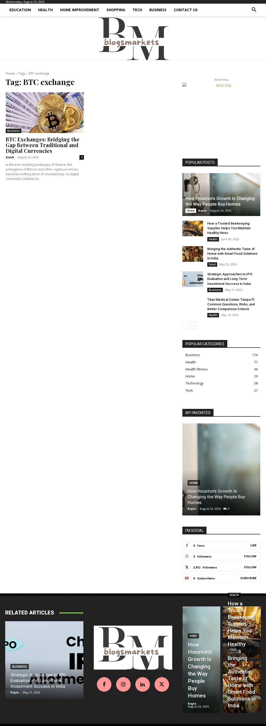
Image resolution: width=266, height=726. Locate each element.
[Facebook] (104, 684)
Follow (250, 556)
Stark (10, 157)
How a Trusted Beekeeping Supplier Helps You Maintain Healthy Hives (228, 228)
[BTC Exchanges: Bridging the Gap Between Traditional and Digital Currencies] (45, 112)
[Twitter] (162, 684)
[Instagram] (123, 684)
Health (213, 239)
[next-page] (194, 325)
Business (13, 131)
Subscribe (248, 578)
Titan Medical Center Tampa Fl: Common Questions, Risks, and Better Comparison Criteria (231, 304)
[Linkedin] (142, 684)
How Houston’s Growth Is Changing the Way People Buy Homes (216, 496)
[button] (254, 10)
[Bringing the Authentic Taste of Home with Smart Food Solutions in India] (192, 254)
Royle (202, 210)
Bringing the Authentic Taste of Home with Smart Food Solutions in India (232, 253)
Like (253, 545)
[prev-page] (185, 325)
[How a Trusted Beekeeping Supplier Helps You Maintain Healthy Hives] (192, 228)
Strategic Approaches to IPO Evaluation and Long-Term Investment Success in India (229, 278)
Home (10, 73)
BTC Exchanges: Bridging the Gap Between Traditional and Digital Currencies (42, 145)
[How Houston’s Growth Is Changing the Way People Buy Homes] (221, 194)
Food (212, 264)
